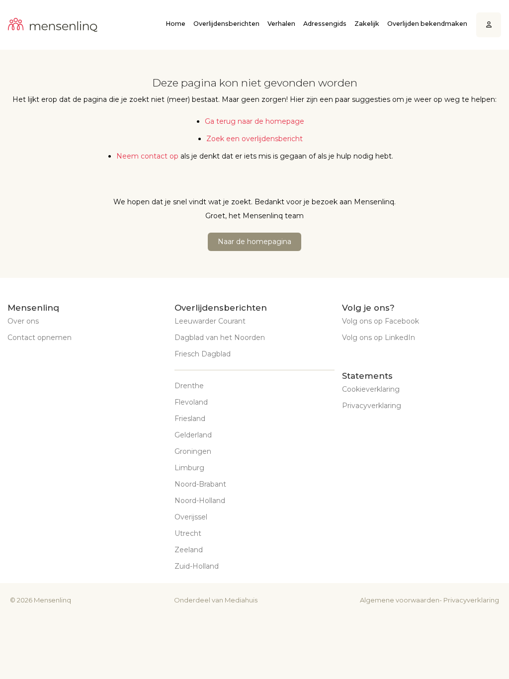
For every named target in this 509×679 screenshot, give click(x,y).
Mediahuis (241, 600)
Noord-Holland (199, 500)
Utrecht (187, 533)
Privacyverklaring (371, 405)
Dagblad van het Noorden (219, 337)
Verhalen (281, 23)
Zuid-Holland (196, 566)
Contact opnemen (39, 337)
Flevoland (191, 402)
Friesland (189, 418)
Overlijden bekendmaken (427, 23)
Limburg (189, 467)
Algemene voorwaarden (399, 600)
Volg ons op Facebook (380, 321)
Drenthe (189, 385)
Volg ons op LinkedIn (378, 337)
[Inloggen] (489, 25)
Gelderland (193, 434)
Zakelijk (366, 23)
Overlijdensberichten (226, 23)
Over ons (23, 321)
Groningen (192, 451)
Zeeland (188, 549)
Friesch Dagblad (202, 353)
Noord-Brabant (200, 484)
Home (175, 23)
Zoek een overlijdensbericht (254, 138)
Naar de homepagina (254, 241)
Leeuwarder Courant (210, 321)
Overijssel (190, 516)
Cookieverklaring (371, 389)
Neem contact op (147, 156)
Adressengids (324, 23)
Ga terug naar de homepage (254, 121)
